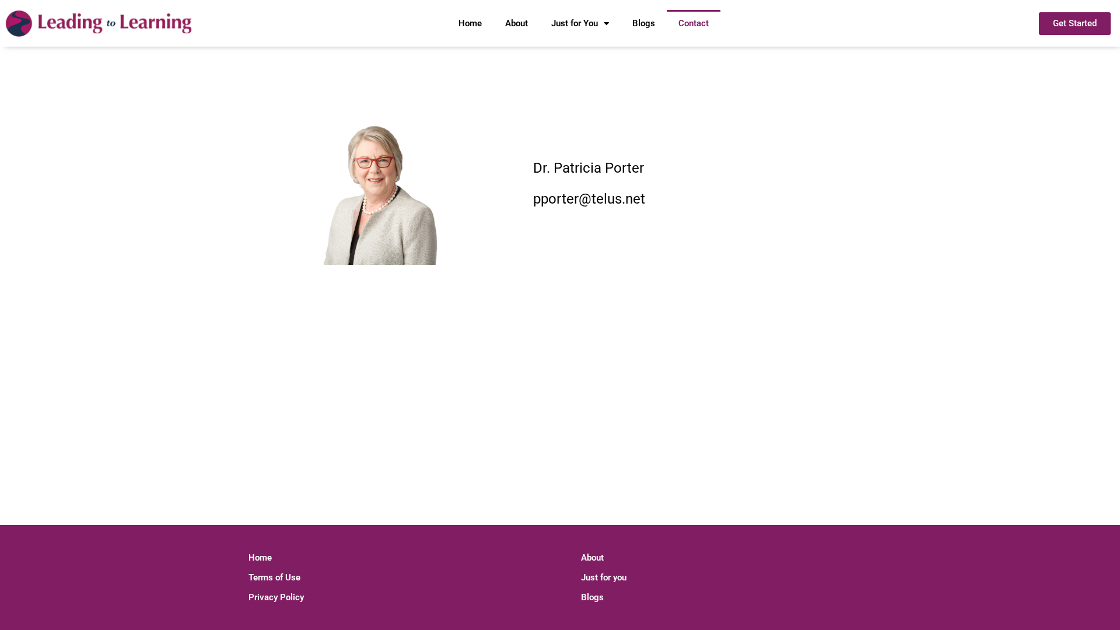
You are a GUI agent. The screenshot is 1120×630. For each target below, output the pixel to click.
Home (470, 23)
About (516, 23)
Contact (693, 23)
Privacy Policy (276, 597)
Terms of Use (274, 577)
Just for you (603, 577)
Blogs (643, 23)
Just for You (574, 23)
